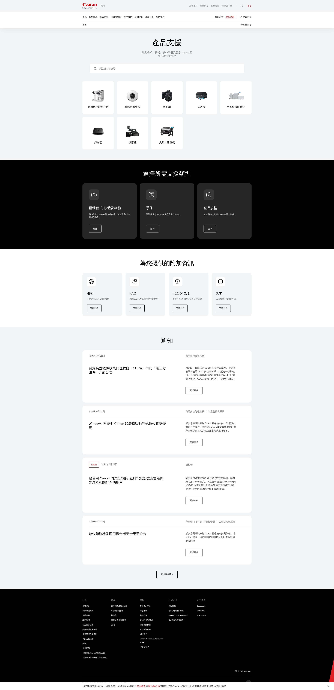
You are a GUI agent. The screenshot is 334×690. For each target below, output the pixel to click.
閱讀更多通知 (167, 574)
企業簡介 (86, 606)
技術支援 (230, 16)
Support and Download (178, 615)
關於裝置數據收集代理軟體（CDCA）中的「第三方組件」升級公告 (127, 370)
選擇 (95, 228)
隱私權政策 (154, 686)
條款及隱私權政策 (89, 629)
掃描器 (114, 615)
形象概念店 (116, 17)
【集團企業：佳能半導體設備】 (95, 657)
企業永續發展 (87, 610)
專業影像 (204, 6)
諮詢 (84, 643)
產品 (84, 17)
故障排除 (172, 606)
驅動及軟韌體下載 (176, 610)
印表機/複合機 (117, 610)
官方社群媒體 (87, 625)
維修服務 (143, 610)
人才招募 (86, 648)
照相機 (189, 464)
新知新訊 (104, 17)
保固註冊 (219, 16)
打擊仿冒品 (144, 647)
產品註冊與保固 (146, 620)
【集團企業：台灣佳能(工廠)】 (94, 653)
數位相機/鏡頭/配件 (119, 606)
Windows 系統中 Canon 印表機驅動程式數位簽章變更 (127, 425)
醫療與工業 (227, 6)
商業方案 (215, 6)
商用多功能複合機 (195, 355)
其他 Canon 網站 (245, 671)
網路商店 (247, 16)
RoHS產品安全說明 (176, 620)
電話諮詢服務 (145, 629)
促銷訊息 (93, 17)
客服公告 (143, 615)
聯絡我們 (160, 17)
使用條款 (141, 686)
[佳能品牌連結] (89, 6)
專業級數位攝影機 (118, 620)
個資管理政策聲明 (89, 634)
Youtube (200, 610)
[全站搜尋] (242, 6)
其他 (113, 625)
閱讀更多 (94, 308)
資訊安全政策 (87, 639)
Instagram (201, 615)
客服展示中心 (145, 606)
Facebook (201, 606)
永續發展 (149, 17)
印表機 (189, 521)
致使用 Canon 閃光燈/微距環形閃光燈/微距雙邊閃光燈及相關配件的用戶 (126, 480)
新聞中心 (139, 17)
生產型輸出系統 (216, 411)
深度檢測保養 (145, 625)
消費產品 (193, 6)
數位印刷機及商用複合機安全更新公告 (117, 533)
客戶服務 (128, 17)
